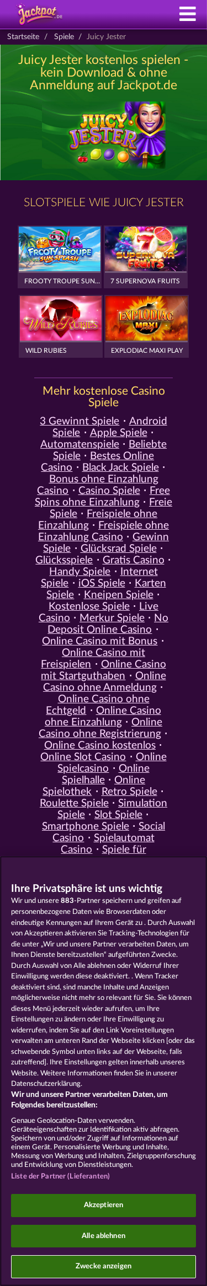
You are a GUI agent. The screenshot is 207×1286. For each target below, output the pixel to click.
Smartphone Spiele (85, 826)
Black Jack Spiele (120, 467)
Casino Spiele (109, 491)
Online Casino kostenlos (100, 745)
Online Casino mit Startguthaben (103, 670)
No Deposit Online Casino (107, 624)
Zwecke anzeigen (103, 1266)
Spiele (64, 37)
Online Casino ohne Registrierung (100, 728)
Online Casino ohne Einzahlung (103, 717)
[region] (103, 1071)
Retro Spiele (129, 792)
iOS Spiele (101, 583)
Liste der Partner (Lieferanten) (60, 1176)
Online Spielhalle (106, 774)
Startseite (23, 37)
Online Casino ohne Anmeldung (104, 682)
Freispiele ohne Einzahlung (97, 520)
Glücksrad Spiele (119, 549)
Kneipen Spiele (118, 595)
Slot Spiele (118, 815)
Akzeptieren (103, 1205)
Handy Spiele (79, 572)
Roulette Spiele (74, 803)
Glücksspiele (64, 560)
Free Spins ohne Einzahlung (102, 497)
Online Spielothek (94, 786)
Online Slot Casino (83, 757)
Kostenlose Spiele (89, 606)
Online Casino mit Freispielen (93, 659)
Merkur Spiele (112, 618)
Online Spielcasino (111, 763)
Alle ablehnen (103, 1236)
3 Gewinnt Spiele (79, 421)
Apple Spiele (118, 433)
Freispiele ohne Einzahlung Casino (103, 531)
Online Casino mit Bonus (99, 641)
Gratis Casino (133, 560)
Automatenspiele (79, 444)
